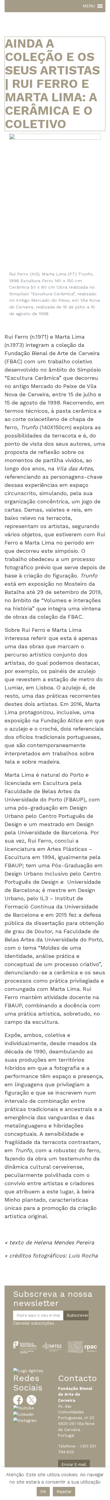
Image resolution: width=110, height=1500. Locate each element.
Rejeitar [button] (64, 1491)
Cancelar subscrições (33, 1323)
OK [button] (43, 1491)
